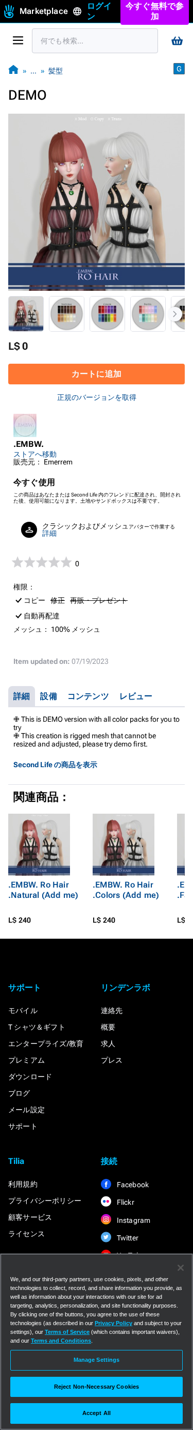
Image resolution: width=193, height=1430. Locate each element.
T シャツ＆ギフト (36, 1027)
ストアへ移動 (35, 454)
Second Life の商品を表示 (55, 764)
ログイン (99, 11)
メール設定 (26, 1110)
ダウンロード (30, 1076)
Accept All (96, 1413)
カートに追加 (96, 374)
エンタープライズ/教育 (45, 1043)
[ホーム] (13, 70)
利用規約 (23, 1184)
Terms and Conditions (61, 1341)
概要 (108, 1027)
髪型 (55, 71)
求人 (108, 1043)
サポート (23, 1126)
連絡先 (112, 1010)
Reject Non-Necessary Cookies (96, 1387)
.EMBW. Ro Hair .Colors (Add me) (126, 890)
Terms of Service (67, 1332)
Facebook (132, 1184)
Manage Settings (97, 1360)
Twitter (127, 1238)
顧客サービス (30, 1217)
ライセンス (26, 1234)
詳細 (49, 533)
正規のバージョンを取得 (96, 397)
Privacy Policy (113, 1323)
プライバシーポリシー (44, 1200)
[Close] (180, 1267)
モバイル (23, 1010)
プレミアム (26, 1060)
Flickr (124, 1202)
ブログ (19, 1093)
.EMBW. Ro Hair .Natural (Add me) (43, 890)
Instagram (133, 1220)
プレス (112, 1060)
